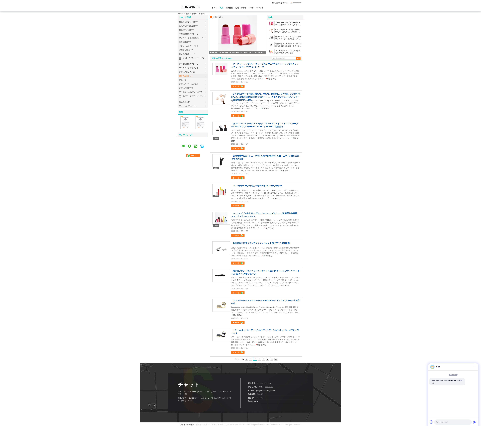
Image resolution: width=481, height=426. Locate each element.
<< (250, 359)
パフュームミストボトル (188, 46)
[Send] (475, 422)
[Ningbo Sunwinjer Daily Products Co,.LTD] (191, 7)
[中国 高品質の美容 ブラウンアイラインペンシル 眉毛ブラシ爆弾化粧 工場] (221, 247)
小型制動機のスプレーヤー (189, 34)
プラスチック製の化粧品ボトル (191, 38)
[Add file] (431, 422)
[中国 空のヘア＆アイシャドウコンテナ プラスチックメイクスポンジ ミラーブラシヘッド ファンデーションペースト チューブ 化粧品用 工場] (221, 128)
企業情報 (229, 8)
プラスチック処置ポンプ (188, 68)
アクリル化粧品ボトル (188, 106)
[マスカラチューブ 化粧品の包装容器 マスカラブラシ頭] (271, 51)
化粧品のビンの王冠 (187, 72)
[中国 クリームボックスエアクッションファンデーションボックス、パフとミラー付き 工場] (221, 335)
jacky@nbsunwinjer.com (265, 391)
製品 (221, 8)
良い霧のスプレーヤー (188, 54)
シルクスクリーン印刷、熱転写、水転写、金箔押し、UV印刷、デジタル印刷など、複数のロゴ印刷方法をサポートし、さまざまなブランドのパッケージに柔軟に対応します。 (237, 52)
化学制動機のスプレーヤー (189, 64)
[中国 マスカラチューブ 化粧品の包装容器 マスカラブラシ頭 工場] (221, 190)
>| (276, 359)
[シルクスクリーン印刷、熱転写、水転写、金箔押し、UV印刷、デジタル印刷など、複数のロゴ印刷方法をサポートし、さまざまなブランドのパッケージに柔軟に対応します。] (271, 30)
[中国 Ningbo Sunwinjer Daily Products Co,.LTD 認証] (185, 122)
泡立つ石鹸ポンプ (186, 50)
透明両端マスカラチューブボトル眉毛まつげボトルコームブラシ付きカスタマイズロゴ (288, 45)
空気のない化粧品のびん (188, 26)
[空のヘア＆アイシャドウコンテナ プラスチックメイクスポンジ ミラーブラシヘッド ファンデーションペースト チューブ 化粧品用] (271, 37)
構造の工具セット (186, 76)
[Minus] (474, 366)
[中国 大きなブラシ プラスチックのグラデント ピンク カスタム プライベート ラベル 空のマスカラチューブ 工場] (221, 275)
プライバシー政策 (187, 425)
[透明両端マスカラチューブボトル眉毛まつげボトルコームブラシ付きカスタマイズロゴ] (271, 44)
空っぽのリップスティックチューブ (192, 97)
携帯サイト (254, 401)
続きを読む (271, 79)
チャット (259, 8)
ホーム (214, 8)
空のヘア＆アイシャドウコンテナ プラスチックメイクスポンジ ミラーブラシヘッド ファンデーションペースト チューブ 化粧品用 (288, 38)
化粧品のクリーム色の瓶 (188, 84)
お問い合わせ (240, 8)
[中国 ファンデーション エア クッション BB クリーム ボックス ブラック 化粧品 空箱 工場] (221, 305)
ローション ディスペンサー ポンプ (192, 59)
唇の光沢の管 (184, 102)
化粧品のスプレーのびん (188, 22)
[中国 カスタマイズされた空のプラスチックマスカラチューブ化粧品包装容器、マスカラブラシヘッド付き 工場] (221, 218)
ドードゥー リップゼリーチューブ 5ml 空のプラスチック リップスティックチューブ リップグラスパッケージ (288, 24)
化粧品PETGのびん (186, 30)
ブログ (251, 8)
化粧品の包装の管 (186, 88)
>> (272, 359)
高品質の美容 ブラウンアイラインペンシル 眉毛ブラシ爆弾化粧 (261, 243)
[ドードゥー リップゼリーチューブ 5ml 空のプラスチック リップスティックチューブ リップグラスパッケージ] (271, 23)
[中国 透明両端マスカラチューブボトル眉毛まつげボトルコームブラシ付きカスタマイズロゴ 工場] (221, 160)
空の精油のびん (185, 42)
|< (246, 359)
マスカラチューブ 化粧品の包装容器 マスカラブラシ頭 (287, 52)
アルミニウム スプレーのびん (190, 92)
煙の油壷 (182, 80)
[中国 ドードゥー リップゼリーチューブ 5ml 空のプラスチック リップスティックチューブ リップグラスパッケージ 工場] (221, 69)
